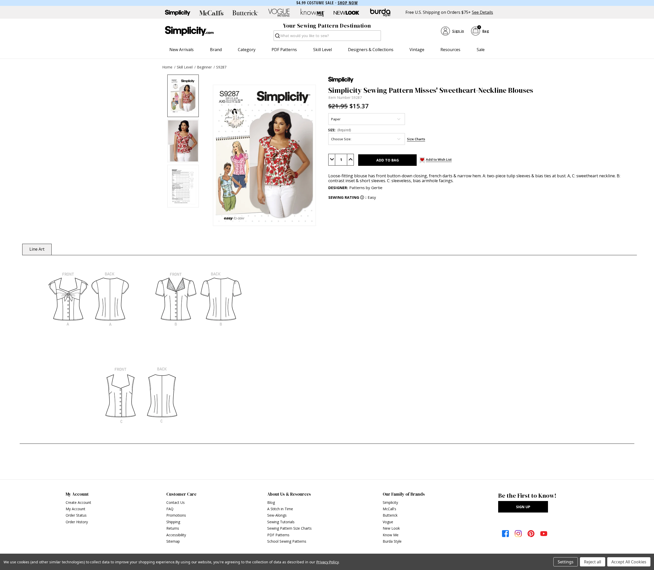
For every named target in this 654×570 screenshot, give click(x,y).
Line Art (36, 249)
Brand (216, 49)
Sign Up (523, 506)
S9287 (221, 67)
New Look (391, 528)
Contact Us (175, 502)
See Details (482, 12)
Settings (566, 562)
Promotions (176, 515)
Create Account (78, 502)
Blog (271, 502)
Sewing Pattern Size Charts (289, 528)
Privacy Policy (327, 562)
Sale (481, 49)
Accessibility (176, 534)
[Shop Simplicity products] (178, 12)
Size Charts (416, 139)
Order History (77, 521)
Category (246, 49)
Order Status (76, 515)
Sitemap (173, 541)
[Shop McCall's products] (211, 12)
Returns (172, 528)
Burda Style (392, 541)
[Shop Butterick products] (245, 12)
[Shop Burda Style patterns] (380, 12)
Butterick (390, 515)
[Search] (277, 37)
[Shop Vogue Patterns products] (279, 12)
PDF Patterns (284, 49)
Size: (339, 129)
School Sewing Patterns (286, 541)
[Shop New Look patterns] (346, 12)
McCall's (389, 508)
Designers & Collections (370, 49)
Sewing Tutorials (281, 521)
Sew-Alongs (277, 515)
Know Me (391, 534)
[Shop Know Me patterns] (313, 12)
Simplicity (390, 502)
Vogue (388, 521)
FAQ (169, 508)
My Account (75, 508)
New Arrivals (181, 49)
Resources (450, 49)
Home (167, 67)
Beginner (204, 67)
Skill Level (322, 49)
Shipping (173, 521)
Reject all (592, 562)
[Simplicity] (189, 31)
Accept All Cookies (628, 562)
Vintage (417, 49)
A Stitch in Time (280, 508)
